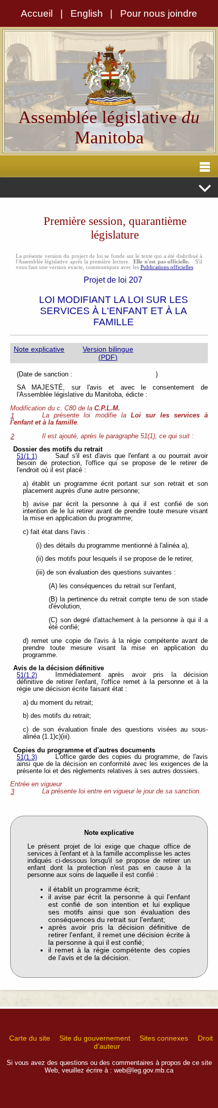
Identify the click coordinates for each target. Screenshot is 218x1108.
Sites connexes (163, 1038)
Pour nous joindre (158, 13)
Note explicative (39, 349)
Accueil (37, 13)
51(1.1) (27, 456)
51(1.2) (27, 675)
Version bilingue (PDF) (108, 353)
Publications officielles (166, 267)
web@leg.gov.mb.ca (143, 1070)
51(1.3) (27, 757)
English (86, 13)
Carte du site (29, 1038)
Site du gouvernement (94, 1038)
